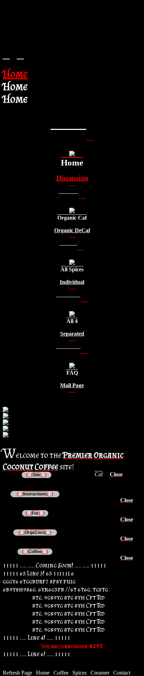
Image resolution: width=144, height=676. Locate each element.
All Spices (72, 269)
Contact (121, 673)
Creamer (100, 673)
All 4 (72, 321)
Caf (99, 474)
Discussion (72, 178)
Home (72, 162)
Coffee (61, 673)
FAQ (72, 373)
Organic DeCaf (72, 230)
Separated (72, 334)
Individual (72, 282)
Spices (79, 673)
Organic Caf (72, 218)
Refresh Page (17, 673)
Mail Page (72, 385)
